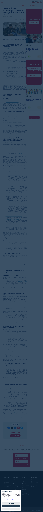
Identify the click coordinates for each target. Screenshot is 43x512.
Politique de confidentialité (6, 499)
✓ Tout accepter (11, 503)
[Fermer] (19, 491)
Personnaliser (10, 506)
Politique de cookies (15, 499)
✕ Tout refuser (10, 508)
